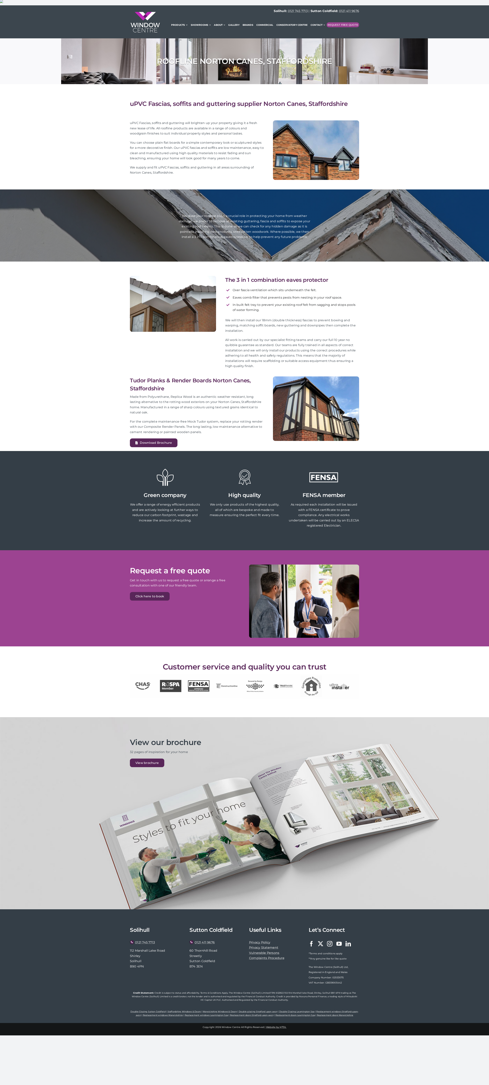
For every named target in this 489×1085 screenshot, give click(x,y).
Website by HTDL (276, 1027)
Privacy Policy (259, 942)
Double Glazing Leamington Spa (297, 1011)
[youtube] (339, 943)
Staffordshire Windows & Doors (184, 1011)
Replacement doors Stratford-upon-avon (252, 1015)
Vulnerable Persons (264, 953)
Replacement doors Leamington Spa (295, 1015)
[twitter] (320, 943)
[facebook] (311, 943)
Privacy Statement (263, 947)
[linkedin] (348, 943)
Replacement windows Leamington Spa (206, 1015)
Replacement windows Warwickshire (163, 1015)
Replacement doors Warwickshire (335, 1015)
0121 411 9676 (349, 11)
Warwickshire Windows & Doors (220, 1011)
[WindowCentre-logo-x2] (145, 13)
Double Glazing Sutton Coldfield (147, 1011)
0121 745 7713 (298, 11)
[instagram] (329, 943)
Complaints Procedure (266, 958)
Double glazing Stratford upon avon (258, 1011)
